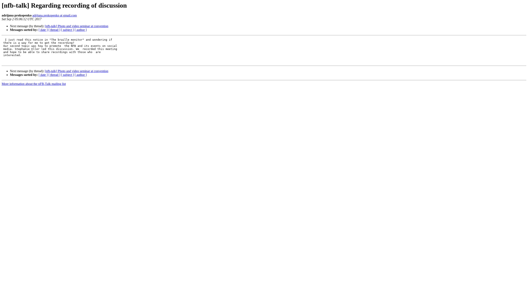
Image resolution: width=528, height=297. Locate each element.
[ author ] (81, 30)
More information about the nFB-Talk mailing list (34, 84)
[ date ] (43, 30)
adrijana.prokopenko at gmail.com (54, 15)
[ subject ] (67, 30)
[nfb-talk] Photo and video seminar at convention (76, 26)
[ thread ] (54, 30)
